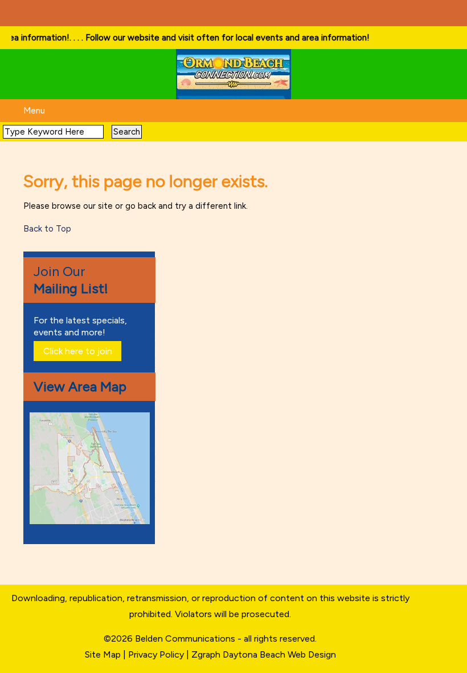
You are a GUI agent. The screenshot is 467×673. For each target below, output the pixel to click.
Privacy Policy (156, 654)
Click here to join (77, 351)
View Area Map (80, 386)
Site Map (103, 654)
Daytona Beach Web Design (279, 654)
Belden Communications (186, 638)
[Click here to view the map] (92, 521)
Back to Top (47, 229)
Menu (34, 111)
